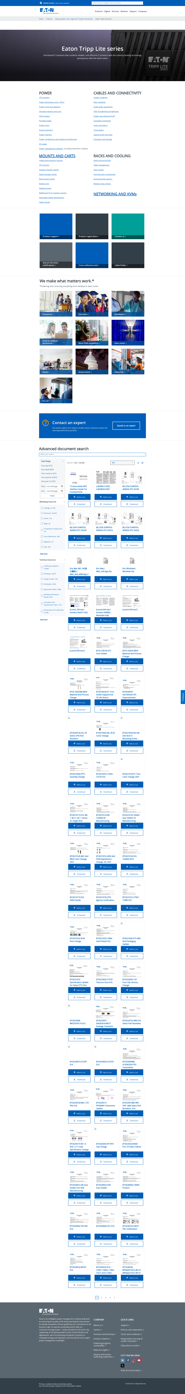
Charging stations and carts (50, 111)
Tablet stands (44, 202)
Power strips (44, 125)
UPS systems (44, 97)
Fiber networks (100, 102)
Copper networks (100, 97)
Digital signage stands (48, 174)
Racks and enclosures (102, 160)
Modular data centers (102, 184)
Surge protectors (46, 130)
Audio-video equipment (103, 107)
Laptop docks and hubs (103, 135)
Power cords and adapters (49, 107)
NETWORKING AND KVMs (115, 193)
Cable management (101, 165)
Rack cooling (99, 170)
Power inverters (45, 135)
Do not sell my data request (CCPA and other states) (60, 1386)
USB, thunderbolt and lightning (106, 111)
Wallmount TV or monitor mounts (52, 193)
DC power (43, 144)
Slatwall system (45, 188)
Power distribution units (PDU (51, 102)
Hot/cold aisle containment (105, 174)
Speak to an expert (126, 425)
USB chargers (44, 116)
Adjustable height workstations (51, 197)
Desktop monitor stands (49, 170)
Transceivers (99, 130)
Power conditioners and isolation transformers (58, 139)
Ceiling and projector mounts (51, 160)
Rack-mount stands (47, 179)
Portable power (45, 121)
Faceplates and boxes (102, 121)
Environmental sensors (103, 179)
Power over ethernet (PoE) (104, 116)
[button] (183, 697)
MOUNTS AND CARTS (57, 155)
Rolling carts (44, 184)
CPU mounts (44, 165)
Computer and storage (103, 139)
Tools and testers (101, 125)
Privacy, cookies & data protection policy (55, 1384)
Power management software (51, 148)
